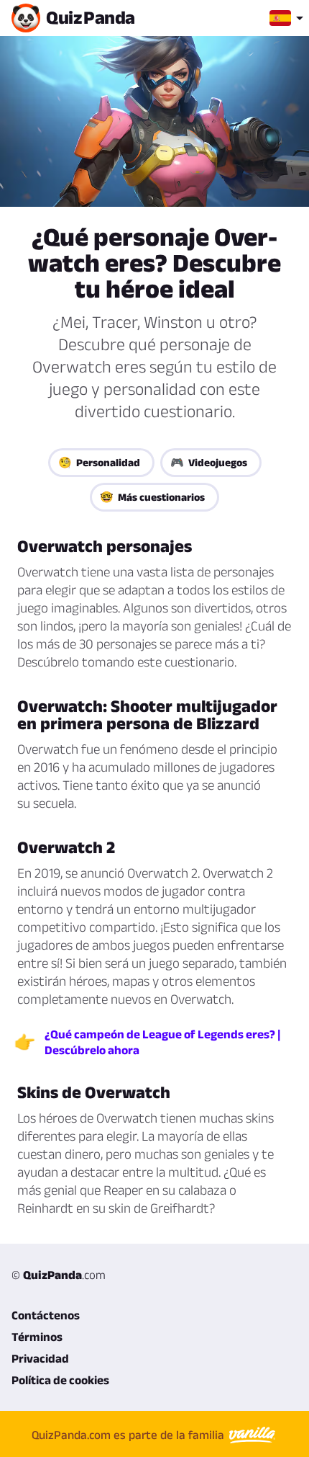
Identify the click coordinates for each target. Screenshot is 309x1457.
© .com (58, 1274)
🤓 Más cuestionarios (152, 497)
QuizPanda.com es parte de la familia (129, 1434)
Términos (37, 1336)
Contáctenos (45, 1315)
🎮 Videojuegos (208, 462)
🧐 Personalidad (99, 462)
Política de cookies (60, 1379)
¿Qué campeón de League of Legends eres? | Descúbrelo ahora (162, 1042)
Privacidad (40, 1358)
